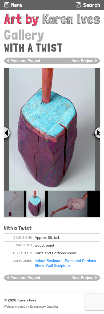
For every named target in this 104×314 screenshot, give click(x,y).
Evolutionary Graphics (44, 306)
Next (96, 135)
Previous (8, 134)
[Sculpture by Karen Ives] (52, 20)
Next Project (82, 60)
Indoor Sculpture (49, 261)
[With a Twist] (52, 129)
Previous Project (25, 60)
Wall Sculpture (58, 265)
